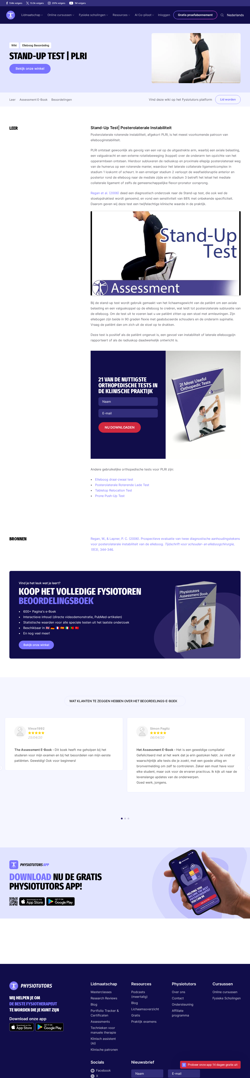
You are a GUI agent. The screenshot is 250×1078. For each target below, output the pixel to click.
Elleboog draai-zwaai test (114, 479)
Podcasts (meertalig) (139, 994)
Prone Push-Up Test (110, 496)
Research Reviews (104, 998)
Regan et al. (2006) (105, 193)
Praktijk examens (143, 1021)
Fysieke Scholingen (226, 998)
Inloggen (164, 15)
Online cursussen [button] (59, 15)
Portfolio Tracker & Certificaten (105, 1013)
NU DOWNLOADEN (120, 427)
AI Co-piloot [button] (143, 15)
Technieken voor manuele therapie (103, 1030)
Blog (94, 1004)
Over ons (178, 992)
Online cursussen (224, 992)
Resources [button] (120, 15)
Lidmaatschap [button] (30, 15)
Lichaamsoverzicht (145, 1009)
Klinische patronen (104, 1050)
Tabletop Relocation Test (113, 490)
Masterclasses (101, 992)
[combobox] (235, 15)
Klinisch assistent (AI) (103, 1041)
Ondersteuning (182, 1004)
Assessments (100, 1021)
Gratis (135, 1015)
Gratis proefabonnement (195, 15)
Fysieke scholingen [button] (92, 15)
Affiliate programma (180, 1013)
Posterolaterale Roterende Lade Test (122, 485)
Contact (178, 998)
